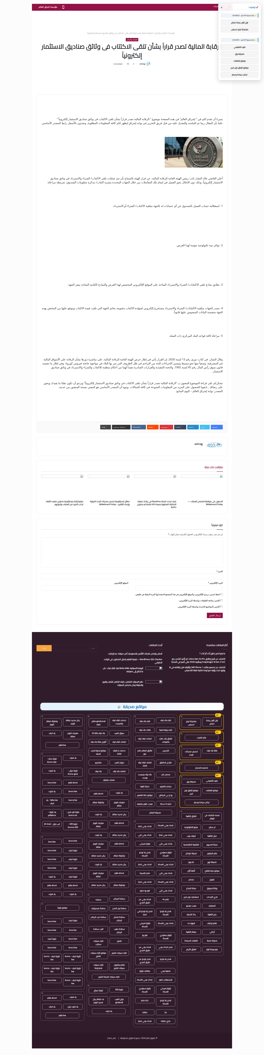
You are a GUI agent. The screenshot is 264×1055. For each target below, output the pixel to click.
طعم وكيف (212, 923)
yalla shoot (98, 793)
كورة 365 (119, 989)
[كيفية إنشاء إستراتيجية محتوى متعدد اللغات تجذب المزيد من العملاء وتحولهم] (62, 486)
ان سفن (212, 827)
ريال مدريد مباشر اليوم (73, 721)
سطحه (98, 899)
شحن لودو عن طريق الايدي (145, 960)
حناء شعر (144, 1000)
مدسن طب (165, 774)
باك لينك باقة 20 (98, 733)
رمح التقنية (212, 914)
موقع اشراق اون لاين (191, 792)
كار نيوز (191, 862)
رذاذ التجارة (191, 914)
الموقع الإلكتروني (121, 582)
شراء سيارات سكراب (98, 942)
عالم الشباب (201, 737)
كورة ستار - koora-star (52, 760)
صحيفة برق (191, 781)
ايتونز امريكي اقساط (144, 924)
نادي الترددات (212, 897)
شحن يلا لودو (165, 959)
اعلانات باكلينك (109, 780)
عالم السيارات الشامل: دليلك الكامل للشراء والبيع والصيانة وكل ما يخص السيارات (123, 683)
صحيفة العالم (155, 812)
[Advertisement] (132, 21)
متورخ (212, 879)
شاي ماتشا (165, 1021)
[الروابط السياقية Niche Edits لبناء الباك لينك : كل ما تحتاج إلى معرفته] (153, 672)
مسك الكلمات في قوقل (212, 816)
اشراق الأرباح (191, 949)
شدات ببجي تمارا (145, 826)
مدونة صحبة (212, 940)
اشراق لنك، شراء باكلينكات (165, 740)
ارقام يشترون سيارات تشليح (119, 966)
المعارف (212, 906)
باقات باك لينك (145, 730)
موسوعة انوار (212, 949)
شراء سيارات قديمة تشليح (108, 977)
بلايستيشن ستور (165, 979)
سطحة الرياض (119, 898)
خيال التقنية (212, 836)
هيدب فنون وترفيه (145, 804)
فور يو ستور (145, 890)
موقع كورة (62, 908)
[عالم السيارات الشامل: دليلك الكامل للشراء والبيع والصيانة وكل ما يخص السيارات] (153, 686)
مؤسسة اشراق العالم (48, 7)
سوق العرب (119, 733)
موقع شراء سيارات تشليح (98, 954)
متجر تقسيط (145, 873)
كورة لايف (72, 850)
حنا (166, 1012)
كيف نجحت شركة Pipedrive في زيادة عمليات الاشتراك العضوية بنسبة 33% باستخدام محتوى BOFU (156, 504)
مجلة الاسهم (212, 844)
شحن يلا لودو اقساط (144, 854)
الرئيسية (171, 33)
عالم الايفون (212, 853)
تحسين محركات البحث (191, 753)
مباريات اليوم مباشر (119, 803)
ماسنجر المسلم (201, 768)
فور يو (144, 935)
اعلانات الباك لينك (145, 738)
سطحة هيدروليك (98, 908)
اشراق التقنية (191, 816)
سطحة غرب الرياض (98, 917)
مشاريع (98, 762)
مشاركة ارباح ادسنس (191, 722)
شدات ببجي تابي (144, 835)
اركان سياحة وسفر (201, 802)
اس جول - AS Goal (52, 824)
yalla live (62, 745)
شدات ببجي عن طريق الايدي (145, 900)
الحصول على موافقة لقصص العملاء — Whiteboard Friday (205, 502)
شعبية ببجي (165, 971)
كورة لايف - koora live (73, 957)
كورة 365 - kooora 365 (73, 825)
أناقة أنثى (191, 871)
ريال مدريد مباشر (119, 814)
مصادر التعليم (165, 786)
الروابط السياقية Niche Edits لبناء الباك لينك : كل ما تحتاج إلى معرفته (123, 669)
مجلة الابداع (191, 888)
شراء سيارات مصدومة (98, 966)
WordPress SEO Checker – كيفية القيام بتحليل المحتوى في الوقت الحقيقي (133, 660)
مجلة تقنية (144, 786)
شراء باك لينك (165, 720)
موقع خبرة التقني (212, 871)
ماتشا (144, 1012)
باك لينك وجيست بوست (145, 776)
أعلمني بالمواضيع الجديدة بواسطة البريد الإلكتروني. (199, 606)
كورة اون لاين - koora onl (72, 813)
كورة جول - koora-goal (73, 772)
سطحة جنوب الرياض (119, 930)
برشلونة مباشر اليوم (52, 722)
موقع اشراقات (212, 790)
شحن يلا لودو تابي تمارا (144, 912)
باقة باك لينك (212, 750)
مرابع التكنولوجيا (191, 827)
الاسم (219, 571)
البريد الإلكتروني (215, 582)
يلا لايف (109, 1011)
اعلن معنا (112, 1038)
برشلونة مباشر (98, 802)
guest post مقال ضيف (98, 722)
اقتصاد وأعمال (160, 33)
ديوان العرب (119, 762)
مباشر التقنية (191, 932)
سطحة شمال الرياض (119, 918)
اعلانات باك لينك (119, 771)
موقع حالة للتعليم (145, 795)
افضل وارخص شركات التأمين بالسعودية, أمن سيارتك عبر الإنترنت (135, 654)
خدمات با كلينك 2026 (119, 752)
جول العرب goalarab (119, 1000)
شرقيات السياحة (191, 940)
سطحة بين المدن (119, 908)
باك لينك (98, 771)
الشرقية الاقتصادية (191, 844)
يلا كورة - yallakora (52, 813)
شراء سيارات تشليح (119, 953)
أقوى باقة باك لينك (98, 742)
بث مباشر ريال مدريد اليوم (98, 1000)
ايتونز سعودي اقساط (166, 854)
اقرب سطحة (98, 929)
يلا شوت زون (73, 1006)
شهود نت (191, 923)
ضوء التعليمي (212, 781)
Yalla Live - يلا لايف (52, 801)
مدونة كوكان (191, 853)
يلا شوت (119, 793)
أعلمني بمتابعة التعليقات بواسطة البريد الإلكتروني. (199, 600)
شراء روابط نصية (165, 730)
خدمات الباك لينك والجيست (119, 721)
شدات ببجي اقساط (165, 825)
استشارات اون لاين (191, 897)
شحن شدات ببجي (166, 947)
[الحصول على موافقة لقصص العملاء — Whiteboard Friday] (202, 486)
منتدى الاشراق (166, 762)
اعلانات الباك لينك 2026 (145, 764)
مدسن (191, 879)
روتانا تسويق (212, 888)
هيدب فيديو (191, 906)
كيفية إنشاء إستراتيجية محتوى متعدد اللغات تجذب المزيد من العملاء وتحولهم (64, 502)
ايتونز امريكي (144, 844)
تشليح (119, 941)
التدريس (165, 750)
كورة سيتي (98, 990)
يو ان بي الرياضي (165, 795)
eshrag (142, 64)
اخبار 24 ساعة (165, 804)
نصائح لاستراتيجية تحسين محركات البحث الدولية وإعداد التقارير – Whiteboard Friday (110, 502)
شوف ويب (191, 836)
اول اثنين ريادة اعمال (212, 722)
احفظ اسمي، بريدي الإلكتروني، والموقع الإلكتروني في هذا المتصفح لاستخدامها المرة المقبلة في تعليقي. (177, 594)
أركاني (212, 932)
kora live (52, 842)
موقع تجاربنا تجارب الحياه (98, 752)
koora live (52, 782)
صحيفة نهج (212, 862)
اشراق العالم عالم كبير (145, 752)
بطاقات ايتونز (144, 971)
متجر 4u (165, 899)
